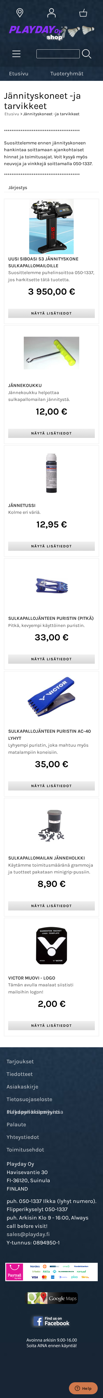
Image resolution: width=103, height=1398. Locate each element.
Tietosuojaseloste (29, 1099)
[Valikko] (99, 72)
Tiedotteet (20, 1074)
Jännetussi (21, 505)
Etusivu (19, 73)
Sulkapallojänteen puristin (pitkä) (51, 618)
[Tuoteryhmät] (16, 54)
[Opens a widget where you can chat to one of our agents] (83, 1388)
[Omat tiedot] (51, 13)
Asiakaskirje (22, 1086)
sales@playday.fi (28, 1234)
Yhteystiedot (23, 1137)
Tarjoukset (20, 1061)
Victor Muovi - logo (31, 978)
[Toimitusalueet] (20, 13)
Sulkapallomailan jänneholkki (46, 858)
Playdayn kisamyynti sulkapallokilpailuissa (35, 1112)
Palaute (16, 1124)
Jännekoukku (25, 385)
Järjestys (17, 187)
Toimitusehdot (25, 1149)
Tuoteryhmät (66, 73)
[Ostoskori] (83, 13)
